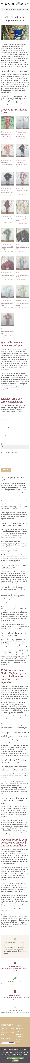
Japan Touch (20, 381)
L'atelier (18, 1031)
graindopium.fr (5, 1038)
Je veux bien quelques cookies (15, 1058)
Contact (18, 1042)
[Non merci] (28, 1055)
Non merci (15, 1060)
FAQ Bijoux (19, 1028)
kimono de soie (13, 82)
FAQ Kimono (20, 1026)
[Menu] (2, 4)
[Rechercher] (28, 4)
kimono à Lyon (21, 946)
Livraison (19, 1039)
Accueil (4, 9)
